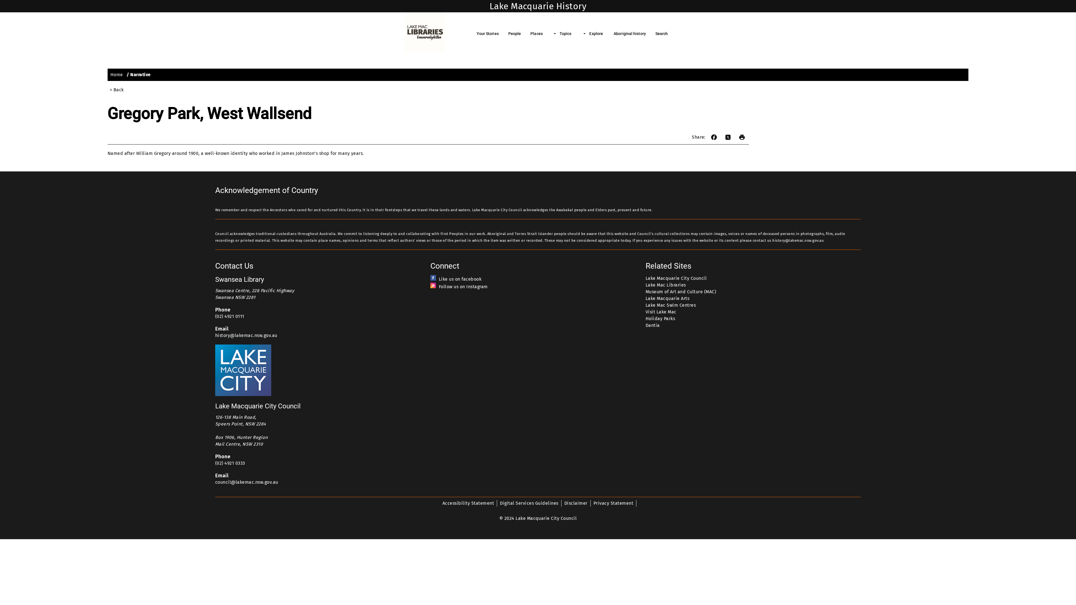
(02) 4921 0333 (230, 463)
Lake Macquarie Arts (667, 298)
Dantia (653, 325)
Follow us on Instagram (463, 286)
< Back (117, 89)
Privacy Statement (613, 503)
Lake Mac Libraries (666, 285)
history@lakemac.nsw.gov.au (246, 335)
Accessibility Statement (468, 503)
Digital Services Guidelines (529, 503)
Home (116, 74)
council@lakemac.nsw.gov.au (246, 482)
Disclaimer (576, 503)
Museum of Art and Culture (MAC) (681, 291)
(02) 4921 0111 (229, 316)
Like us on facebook (460, 279)
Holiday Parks (660, 318)
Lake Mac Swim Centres (671, 305)
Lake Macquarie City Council (676, 278)
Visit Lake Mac (661, 312)
